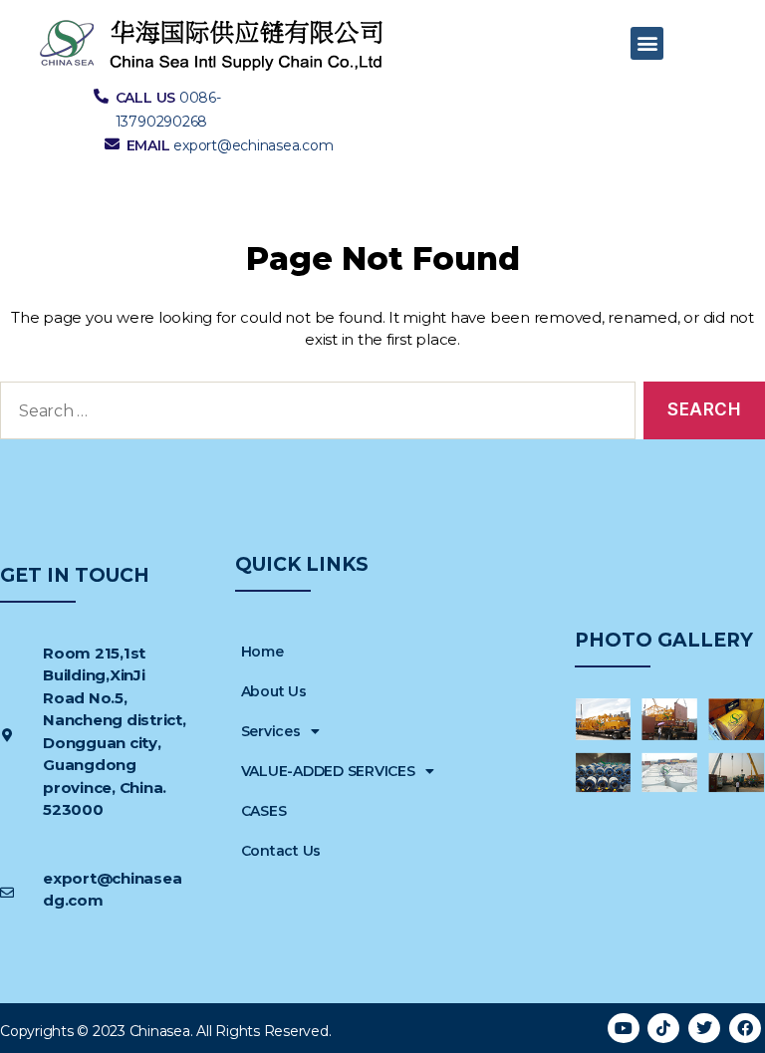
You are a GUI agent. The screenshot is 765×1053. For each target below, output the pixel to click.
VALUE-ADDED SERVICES (328, 771)
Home (262, 651)
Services (271, 731)
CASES (264, 811)
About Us (274, 691)
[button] (647, 43)
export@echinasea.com (253, 145)
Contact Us (281, 851)
